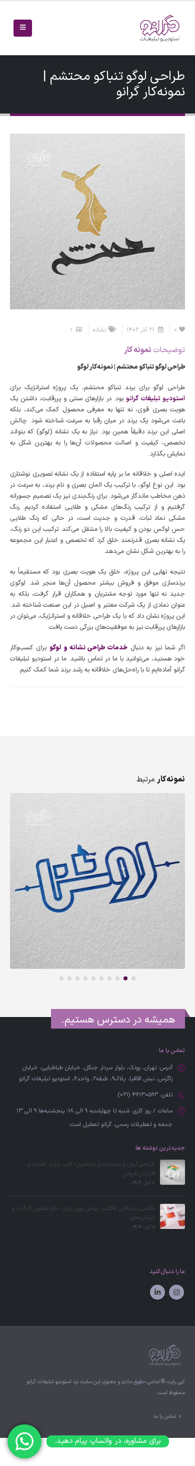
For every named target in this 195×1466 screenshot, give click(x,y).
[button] (134, 978)
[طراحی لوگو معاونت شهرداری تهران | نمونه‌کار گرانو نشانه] (97, 881)
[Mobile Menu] (23, 28)
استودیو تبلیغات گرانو (155, 399)
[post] (172, 1172)
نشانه (99, 329)
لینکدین (157, 1292)
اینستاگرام (176, 1292)
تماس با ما (165, 1416)
